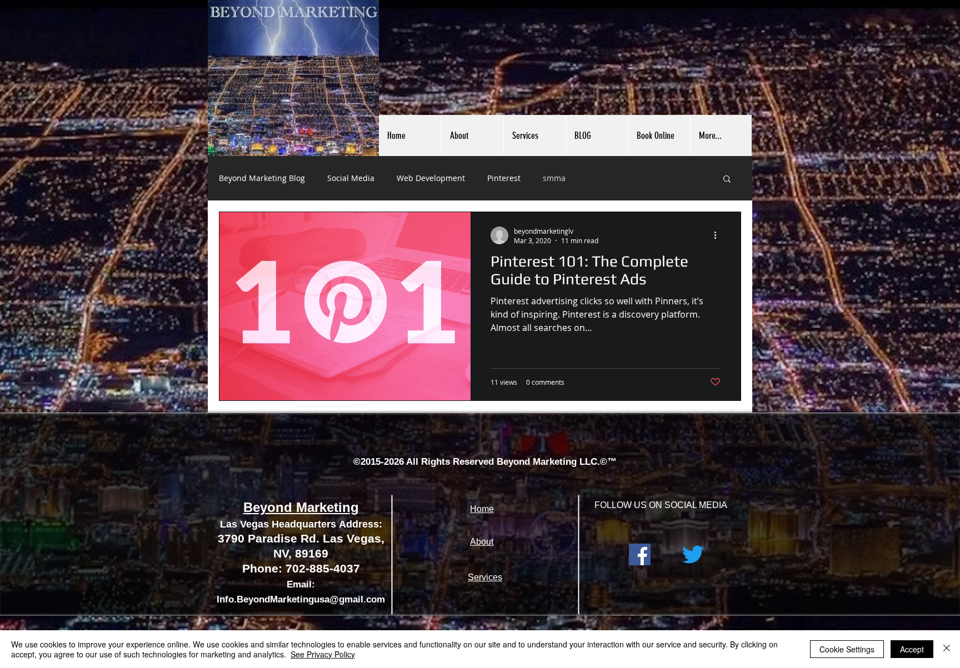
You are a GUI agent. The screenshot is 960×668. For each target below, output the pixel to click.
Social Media (350, 178)
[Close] (946, 649)
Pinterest (504, 178)
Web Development (431, 178)
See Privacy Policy (323, 654)
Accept (912, 649)
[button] (727, 179)
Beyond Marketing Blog (262, 178)
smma (554, 178)
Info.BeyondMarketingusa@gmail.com (301, 599)
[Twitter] (693, 554)
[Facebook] (640, 554)
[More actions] (719, 235)
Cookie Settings (846, 649)
